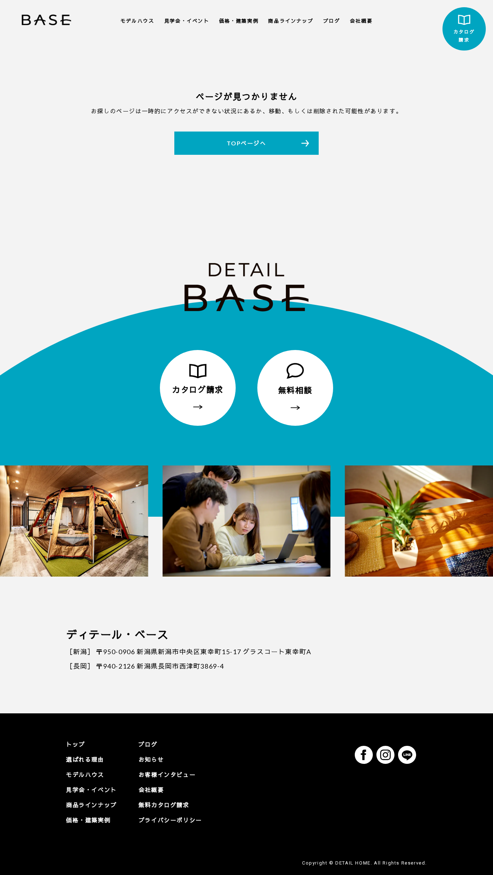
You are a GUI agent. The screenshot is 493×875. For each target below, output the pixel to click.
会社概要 (361, 21)
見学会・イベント (186, 21)
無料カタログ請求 (164, 804)
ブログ (331, 21)
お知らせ (151, 759)
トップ (75, 744)
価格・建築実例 (238, 21)
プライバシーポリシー (170, 820)
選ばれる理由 (85, 759)
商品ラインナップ (290, 21)
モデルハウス (137, 21)
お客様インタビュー (167, 774)
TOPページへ (246, 143)
